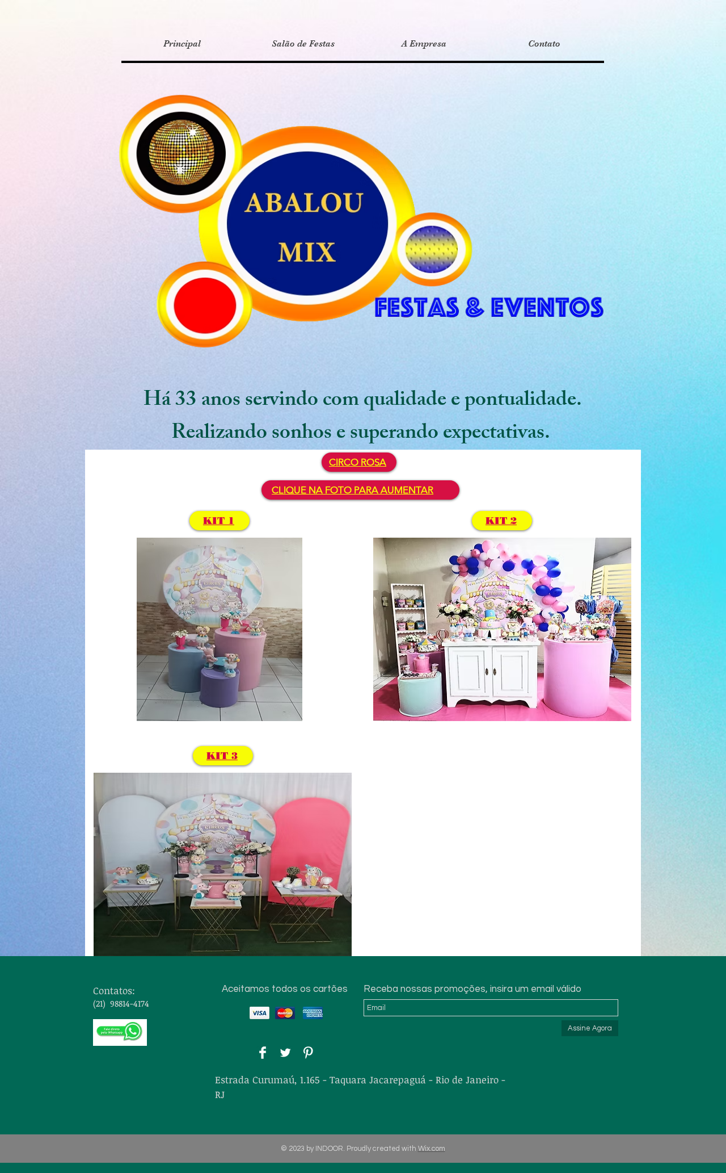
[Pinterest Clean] (308, 1052)
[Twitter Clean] (285, 1052)
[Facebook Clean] (262, 1052)
